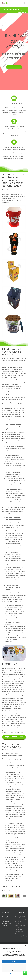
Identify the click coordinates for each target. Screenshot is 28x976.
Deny (14, 965)
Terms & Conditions (5, 920)
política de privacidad (14, 974)
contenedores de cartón (10, 131)
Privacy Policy (6, 917)
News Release (6, 923)
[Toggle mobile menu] (25, 3)
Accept (14, 961)
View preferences (14, 970)
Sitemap (4, 925)
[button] (25, 945)
